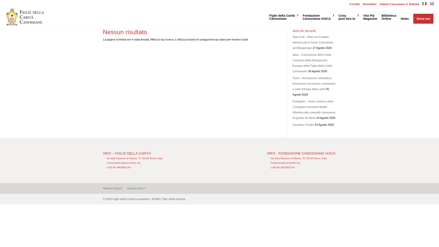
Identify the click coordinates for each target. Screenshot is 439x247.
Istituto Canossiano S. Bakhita (399, 4)
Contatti (354, 4)
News (405, 18)
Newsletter (370, 4)
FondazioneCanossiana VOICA (317, 17)
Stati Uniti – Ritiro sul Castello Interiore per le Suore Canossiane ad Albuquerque (313, 42)
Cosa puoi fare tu (347, 17)
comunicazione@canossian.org (123, 162)
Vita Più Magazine (370, 17)
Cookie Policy (136, 188)
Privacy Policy (112, 188)
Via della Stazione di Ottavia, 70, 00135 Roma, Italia (134, 158)
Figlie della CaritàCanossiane (282, 17)
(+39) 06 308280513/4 (118, 167)
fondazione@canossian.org (285, 162)
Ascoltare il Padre (303, 124)
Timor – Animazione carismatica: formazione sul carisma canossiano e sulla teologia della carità (314, 84)
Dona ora (423, 18)
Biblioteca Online (389, 17)
